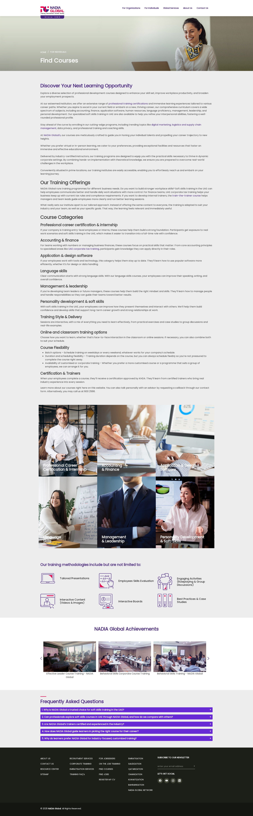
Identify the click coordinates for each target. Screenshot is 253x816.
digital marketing (161, 124)
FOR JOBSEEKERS (107, 758)
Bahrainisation (136, 784)
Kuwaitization (136, 779)
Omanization (135, 774)
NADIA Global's (52, 135)
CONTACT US (47, 763)
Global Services (171, 8)
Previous (41, 658)
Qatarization (135, 769)
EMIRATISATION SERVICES (82, 769)
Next (207, 658)
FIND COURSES (106, 769)
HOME (43, 52)
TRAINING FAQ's (77, 774)
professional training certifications (128, 103)
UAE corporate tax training (83, 249)
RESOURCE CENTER (49, 769)
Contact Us (202, 8)
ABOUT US (45, 758)
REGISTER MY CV (107, 779)
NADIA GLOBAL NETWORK (140, 790)
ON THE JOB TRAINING (109, 763)
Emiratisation (135, 758)
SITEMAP (44, 774)
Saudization (134, 763)
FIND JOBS (104, 774)
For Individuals (152, 8)
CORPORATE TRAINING (81, 763)
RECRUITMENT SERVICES (81, 758)
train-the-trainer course (186, 195)
